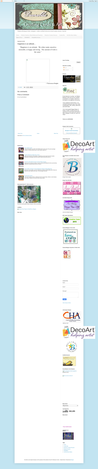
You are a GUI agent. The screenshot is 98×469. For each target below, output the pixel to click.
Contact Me (62, 35)
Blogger (72, 459)
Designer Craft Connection (71, 130)
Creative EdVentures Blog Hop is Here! (32, 154)
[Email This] (26, 87)
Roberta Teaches (67, 449)
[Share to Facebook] (31, 87)
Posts (65, 67)
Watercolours (19, 37)
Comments (66, 69)
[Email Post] (24, 87)
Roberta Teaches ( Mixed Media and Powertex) (32, 35)
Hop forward (74, 133)
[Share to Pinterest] (32, 87)
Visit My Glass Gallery (72, 35)
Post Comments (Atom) (27, 135)
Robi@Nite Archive (36, 37)
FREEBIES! (27, 37)
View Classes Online (67, 302)
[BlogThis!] (28, 87)
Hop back (69, 133)
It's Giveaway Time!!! (28, 175)
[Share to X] (29, 87)
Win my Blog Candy (28, 147)
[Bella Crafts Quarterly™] (71, 351)
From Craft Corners (67, 426)
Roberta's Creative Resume (51, 35)
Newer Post (20, 133)
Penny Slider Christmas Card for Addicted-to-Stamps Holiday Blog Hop (38, 168)
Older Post (56, 133)
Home (17, 35)
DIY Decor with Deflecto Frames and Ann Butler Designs (35, 161)
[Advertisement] (43, 130)
